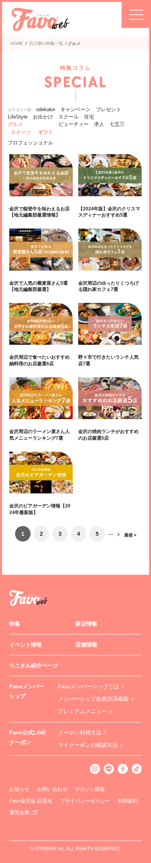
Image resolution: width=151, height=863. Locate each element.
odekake (45, 109)
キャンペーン (75, 109)
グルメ (15, 124)
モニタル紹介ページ (33, 665)
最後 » (130, 535)
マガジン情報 (90, 789)
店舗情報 (86, 644)
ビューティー (73, 124)
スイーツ (21, 132)
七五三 (117, 124)
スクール (68, 117)
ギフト (45, 132)
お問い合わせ (52, 789)
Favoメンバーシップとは (88, 686)
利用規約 (128, 801)
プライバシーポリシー (85, 801)
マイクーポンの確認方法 (88, 745)
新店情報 (86, 624)
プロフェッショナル (30, 143)
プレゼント (108, 109)
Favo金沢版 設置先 (30, 801)
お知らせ (19, 789)
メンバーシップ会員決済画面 (93, 699)
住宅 (89, 117)
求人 (99, 124)
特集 (14, 624)
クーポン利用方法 (79, 732)
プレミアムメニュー (82, 711)
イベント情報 (25, 644)
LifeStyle (17, 117)
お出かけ (43, 117)
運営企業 (19, 812)
